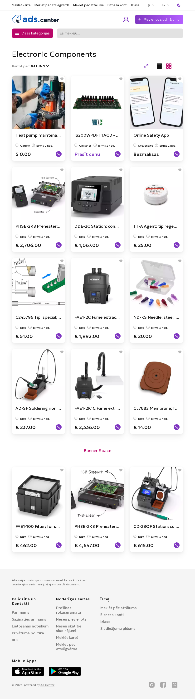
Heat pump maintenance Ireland (46, 135)
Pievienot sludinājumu (162, 19)
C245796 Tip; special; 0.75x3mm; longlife (55, 317)
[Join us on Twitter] (174, 685)
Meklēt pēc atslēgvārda (51, 5)
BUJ (15, 640)
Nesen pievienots (71, 619)
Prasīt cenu (87, 154)
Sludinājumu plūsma (118, 628)
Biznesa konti (117, 5)
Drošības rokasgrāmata (68, 610)
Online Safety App (151, 135)
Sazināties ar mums (29, 619)
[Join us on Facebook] (163, 685)
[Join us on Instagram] (152, 685)
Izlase (135, 5)
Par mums (20, 612)
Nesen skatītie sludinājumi (68, 628)
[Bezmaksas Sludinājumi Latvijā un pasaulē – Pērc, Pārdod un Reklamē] (35, 22)
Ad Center (47, 685)
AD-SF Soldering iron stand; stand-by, (52, 408)
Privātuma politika (28, 633)
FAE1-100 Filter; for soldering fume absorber (58, 526)
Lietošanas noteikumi (30, 626)
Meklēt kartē (21, 5)
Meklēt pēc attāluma (88, 5)
